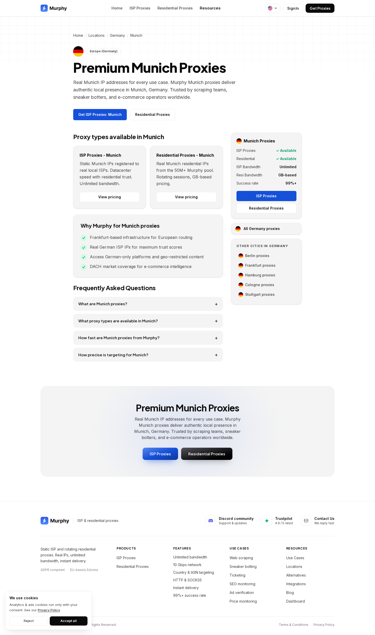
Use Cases (295, 558)
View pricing (109, 197)
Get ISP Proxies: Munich (100, 114)
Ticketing (237, 575)
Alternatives (296, 575)
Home (116, 8)
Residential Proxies (175, 8)
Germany (117, 35)
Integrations (296, 584)
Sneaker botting (243, 566)
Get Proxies (320, 8)
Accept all (68, 621)
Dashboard (295, 601)
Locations (97, 35)
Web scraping (241, 558)
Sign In (293, 8)
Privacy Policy (324, 625)
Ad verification (242, 592)
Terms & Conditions (293, 625)
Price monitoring (243, 601)
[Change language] (272, 8)
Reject (29, 621)
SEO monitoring (242, 584)
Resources (210, 8)
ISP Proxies (140, 8)
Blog (290, 592)
